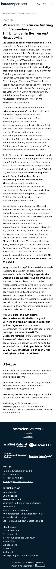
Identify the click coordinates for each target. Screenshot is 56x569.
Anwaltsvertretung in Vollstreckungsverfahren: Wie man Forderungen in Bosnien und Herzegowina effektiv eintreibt (27, 385)
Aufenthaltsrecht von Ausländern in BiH (23, 513)
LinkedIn (28, 433)
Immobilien (9, 541)
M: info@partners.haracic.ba (18, 481)
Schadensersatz (11, 530)
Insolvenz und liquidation (16, 510)
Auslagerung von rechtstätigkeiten (21, 555)
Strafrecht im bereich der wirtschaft (22, 503)
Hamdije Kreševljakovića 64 (17, 470)
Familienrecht (10, 534)
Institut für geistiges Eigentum (19, 537)
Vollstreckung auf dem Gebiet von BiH (23, 520)
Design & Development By (23, 566)
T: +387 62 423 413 (13, 478)
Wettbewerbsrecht (12, 499)
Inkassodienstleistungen (15, 517)
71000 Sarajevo (11, 474)
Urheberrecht (10, 544)
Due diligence (10, 495)
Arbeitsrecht (9, 506)
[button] (52, 4)
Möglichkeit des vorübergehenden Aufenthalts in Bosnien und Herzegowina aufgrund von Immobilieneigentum (27, 373)
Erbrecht (7, 548)
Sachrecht (8, 552)
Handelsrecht (10, 492)
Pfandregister (10, 527)
